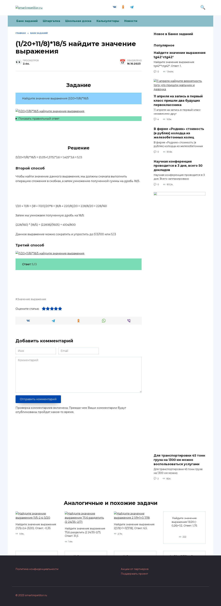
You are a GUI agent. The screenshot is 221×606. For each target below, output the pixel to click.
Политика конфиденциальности (37, 569)
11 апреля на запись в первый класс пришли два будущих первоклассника (178, 100)
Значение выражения (31, 299)
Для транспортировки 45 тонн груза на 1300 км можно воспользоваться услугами (179, 460)
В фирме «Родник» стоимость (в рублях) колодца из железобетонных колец (179, 133)
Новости (130, 21)
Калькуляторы (108, 21)
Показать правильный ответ (38, 118)
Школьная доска (78, 21)
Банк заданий (27, 21)
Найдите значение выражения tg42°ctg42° (179, 55)
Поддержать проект (134, 573)
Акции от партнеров (134, 569)
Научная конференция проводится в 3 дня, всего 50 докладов (178, 166)
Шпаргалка (51, 21)
